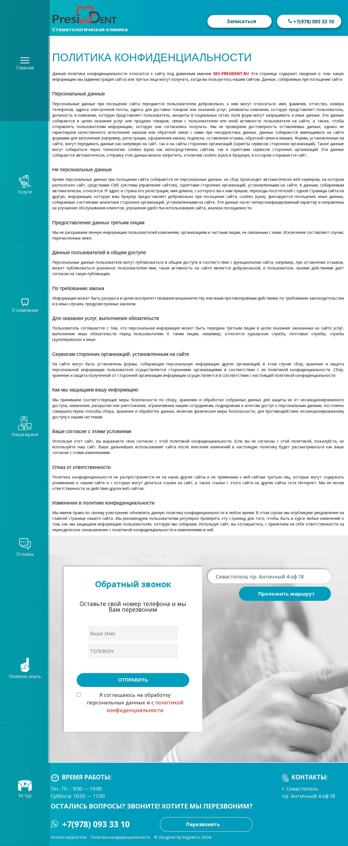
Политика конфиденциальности (120, 837)
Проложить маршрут (286, 593)
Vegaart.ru (191, 837)
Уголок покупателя (68, 837)
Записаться (241, 21)
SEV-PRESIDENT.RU (231, 73)
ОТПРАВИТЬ (133, 680)
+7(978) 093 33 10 (96, 824)
